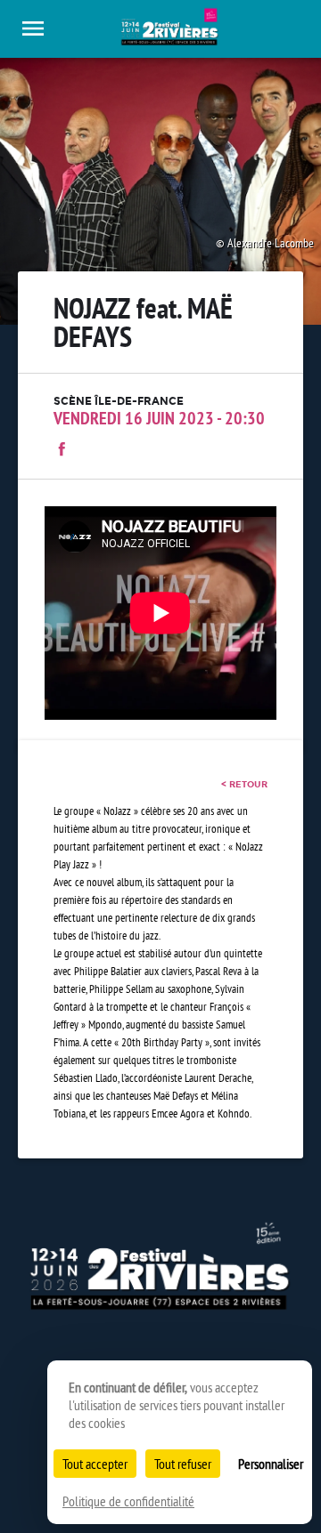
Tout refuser (182, 1463)
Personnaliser (270, 1463)
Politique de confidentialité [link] (128, 1501)
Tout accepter (95, 1463)
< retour (244, 784)
